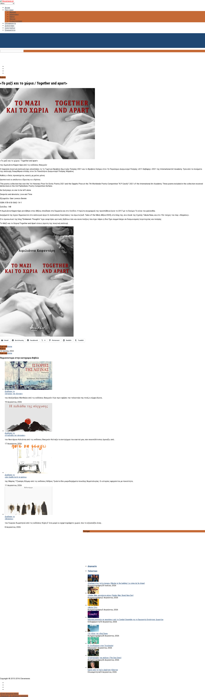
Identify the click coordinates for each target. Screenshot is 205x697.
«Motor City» (92, 607)
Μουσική (12, 12)
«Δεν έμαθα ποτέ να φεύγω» (16, 477)
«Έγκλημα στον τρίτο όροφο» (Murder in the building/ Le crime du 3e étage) (116, 583)
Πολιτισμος (9, 10)
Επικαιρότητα (10, 30)
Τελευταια (92, 571)
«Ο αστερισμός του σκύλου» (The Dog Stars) (104, 658)
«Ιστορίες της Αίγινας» (14, 394)
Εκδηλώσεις (14, 14)
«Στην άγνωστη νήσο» (9, 693)
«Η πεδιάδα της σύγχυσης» (15, 435)
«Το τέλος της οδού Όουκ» (98, 633)
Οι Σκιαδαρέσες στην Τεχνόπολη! (100, 645)
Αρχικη (7, 8)
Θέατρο (12, 19)
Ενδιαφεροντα (10, 23)
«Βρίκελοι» (9, 519)
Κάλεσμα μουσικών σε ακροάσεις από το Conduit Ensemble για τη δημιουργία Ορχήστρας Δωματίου (125, 619)
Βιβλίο (12, 17)
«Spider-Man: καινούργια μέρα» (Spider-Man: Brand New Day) (110, 595)
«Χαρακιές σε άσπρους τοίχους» (14, 696)
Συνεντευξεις (10, 28)
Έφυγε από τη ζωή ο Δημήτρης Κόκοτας (103, 670)
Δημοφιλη (92, 566)
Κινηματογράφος (15, 21)
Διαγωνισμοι (9, 26)
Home (9, 346)
